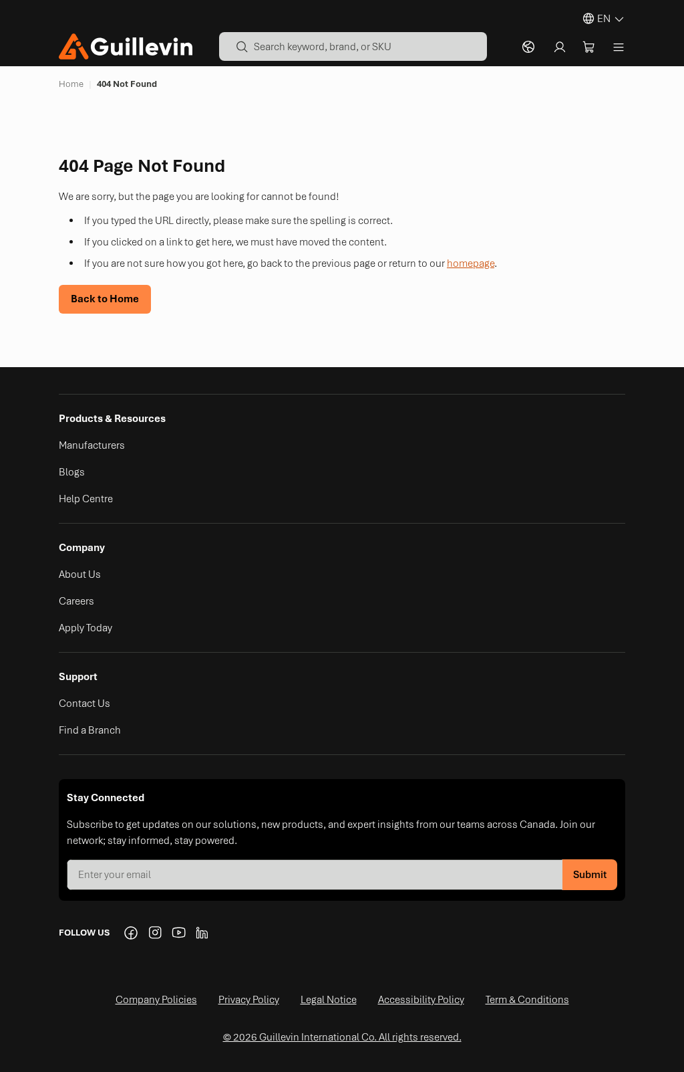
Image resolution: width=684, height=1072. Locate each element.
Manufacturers (92, 445)
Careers (76, 601)
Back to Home (105, 299)
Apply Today (85, 628)
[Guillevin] (125, 46)
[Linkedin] (203, 933)
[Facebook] (131, 933)
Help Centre (86, 499)
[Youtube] (179, 933)
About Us (80, 574)
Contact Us (84, 703)
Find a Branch (90, 730)
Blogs (72, 472)
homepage (470, 263)
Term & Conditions (527, 999)
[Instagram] (155, 933)
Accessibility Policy (421, 999)
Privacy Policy (248, 999)
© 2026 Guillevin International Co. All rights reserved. (342, 1037)
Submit (590, 874)
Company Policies (156, 999)
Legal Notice (329, 999)
